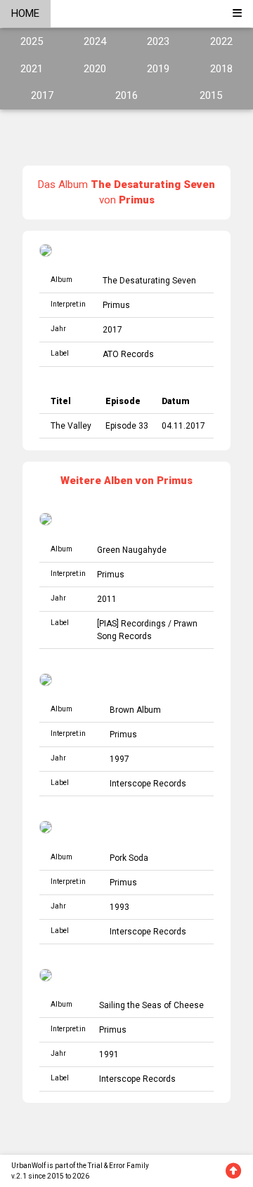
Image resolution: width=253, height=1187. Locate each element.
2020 (95, 68)
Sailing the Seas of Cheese (151, 1005)
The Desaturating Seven (149, 281)
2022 (221, 41)
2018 (221, 68)
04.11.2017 (183, 426)
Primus (116, 305)
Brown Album (135, 710)
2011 (107, 599)
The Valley (71, 426)
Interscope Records (148, 784)
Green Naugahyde (132, 550)
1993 (119, 907)
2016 (126, 95)
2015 (211, 95)
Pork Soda (129, 858)
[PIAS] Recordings (131, 624)
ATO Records (128, 354)
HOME (25, 13)
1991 (109, 1054)
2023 (158, 41)
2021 (31, 68)
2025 (31, 41)
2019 (158, 68)
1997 (119, 759)
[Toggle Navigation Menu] (237, 13)
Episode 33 (126, 426)
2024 (95, 41)
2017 (42, 95)
